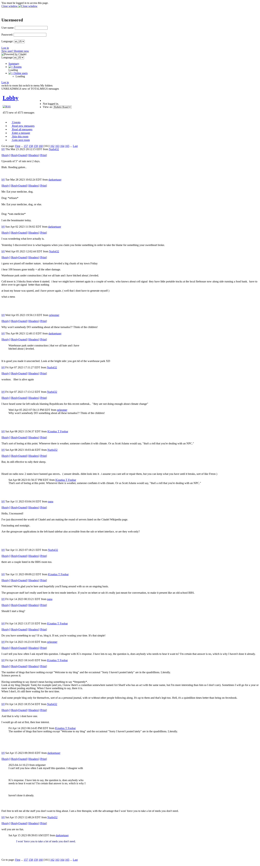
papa (50, 501)
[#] (3, 149)
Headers (33, 155)
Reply (5, 155)
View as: (48, 106)
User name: (7, 27)
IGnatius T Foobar (57, 431)
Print (43, 155)
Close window (9, 6)
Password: (7, 34)
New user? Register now (15, 51)
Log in (5, 47)
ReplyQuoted (19, 155)
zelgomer (54, 315)
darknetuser (54, 179)
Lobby (10, 98)
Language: (7, 41)
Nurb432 (54, 149)
